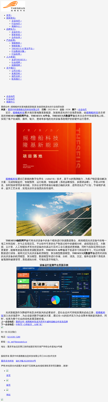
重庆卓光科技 (7, 361)
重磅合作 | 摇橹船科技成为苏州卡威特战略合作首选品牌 (42, 322)
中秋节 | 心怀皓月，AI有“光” (29, 324)
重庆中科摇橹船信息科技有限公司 (24, 109)
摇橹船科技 (19, 112)
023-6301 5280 (13, 337)
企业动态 (82, 109)
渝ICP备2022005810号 (26, 361)
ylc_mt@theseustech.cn (17, 342)
